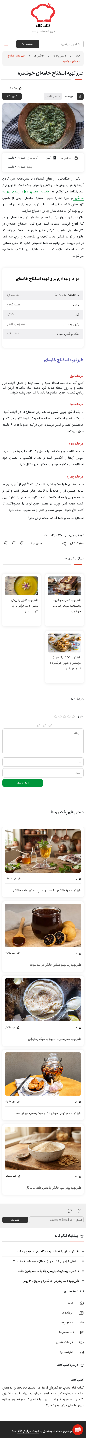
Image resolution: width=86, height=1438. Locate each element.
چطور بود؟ (36, 543)
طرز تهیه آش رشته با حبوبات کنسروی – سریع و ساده (48, 1251)
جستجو (29, 44)
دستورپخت (59, 55)
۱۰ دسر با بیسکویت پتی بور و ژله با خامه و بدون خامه (48, 1271)
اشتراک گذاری (76, 543)
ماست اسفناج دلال (36, 191)
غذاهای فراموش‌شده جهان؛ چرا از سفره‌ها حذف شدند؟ (46, 1261)
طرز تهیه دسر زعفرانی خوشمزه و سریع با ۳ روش (51, 1280)
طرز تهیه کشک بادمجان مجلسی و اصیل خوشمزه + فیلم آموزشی (65, 663)
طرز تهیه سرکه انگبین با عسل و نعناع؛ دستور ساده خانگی (47, 890)
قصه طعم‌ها (66, 1332)
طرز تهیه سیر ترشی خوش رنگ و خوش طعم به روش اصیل (47, 1113)
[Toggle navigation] (6, 44)
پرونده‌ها (67, 1312)
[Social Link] (70, 1210)
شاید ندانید (66, 1352)
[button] (77, 1429)
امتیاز (81, 716)
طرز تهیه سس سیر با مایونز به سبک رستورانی (54, 1039)
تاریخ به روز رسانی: (74, 535)
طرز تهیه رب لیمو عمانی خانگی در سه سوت (55, 964)
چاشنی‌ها (39, 55)
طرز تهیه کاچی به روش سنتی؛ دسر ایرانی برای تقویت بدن (24, 606)
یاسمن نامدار (53, 96)
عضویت (15, 1220)
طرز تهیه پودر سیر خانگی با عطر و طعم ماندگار (53, 1187)
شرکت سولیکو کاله (28, 1431)
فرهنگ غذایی (64, 1342)
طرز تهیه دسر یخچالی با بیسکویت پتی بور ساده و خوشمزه (66, 606)
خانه (77, 55)
